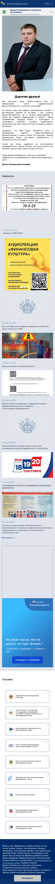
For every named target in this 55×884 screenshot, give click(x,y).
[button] (21, 287)
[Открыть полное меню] (51, 12)
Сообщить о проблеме (28, 660)
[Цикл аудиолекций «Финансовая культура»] (27, 271)
